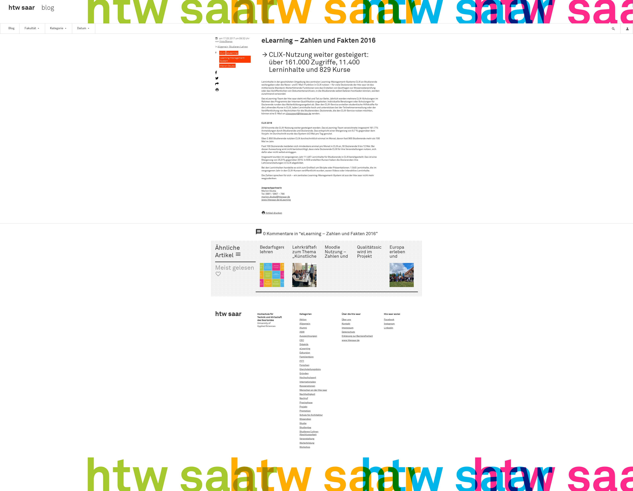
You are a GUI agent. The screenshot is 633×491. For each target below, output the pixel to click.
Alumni (303, 328)
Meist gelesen (234, 271)
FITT (302, 361)
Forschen (304, 365)
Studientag (305, 427)
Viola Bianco (225, 41)
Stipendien (305, 419)
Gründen (304, 373)
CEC (302, 340)
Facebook (389, 319)
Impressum (347, 328)
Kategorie (56, 28)
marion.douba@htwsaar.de (275, 197)
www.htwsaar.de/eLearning (276, 200)
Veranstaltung (307, 439)
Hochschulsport (308, 377)
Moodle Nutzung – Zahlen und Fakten (336, 254)
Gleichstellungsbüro (310, 369)
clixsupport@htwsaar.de (298, 114)
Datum (81, 28)
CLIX (222, 53)
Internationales (308, 382)
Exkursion (305, 353)
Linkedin (388, 328)
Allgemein (223, 47)
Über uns (346, 319)
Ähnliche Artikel (228, 252)
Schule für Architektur (311, 415)
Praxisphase (306, 403)
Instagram (389, 324)
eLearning (232, 53)
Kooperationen (307, 386)
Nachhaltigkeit (307, 394)
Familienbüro (307, 357)
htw (31, 8)
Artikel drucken (271, 213)
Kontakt (346, 324)
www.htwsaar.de (351, 340)
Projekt (303, 407)
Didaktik (304, 344)
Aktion (303, 319)
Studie (303, 423)
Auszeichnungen (308, 336)
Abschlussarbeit (308, 434)
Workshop (305, 447)
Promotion (305, 411)
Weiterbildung (307, 443)
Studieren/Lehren (238, 47)
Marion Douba (227, 66)
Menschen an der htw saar (313, 390)
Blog (11, 28)
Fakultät (30, 28)
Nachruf (304, 398)
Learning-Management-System (232, 59)
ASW (302, 332)
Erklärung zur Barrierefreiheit (357, 336)
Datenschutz (348, 332)
